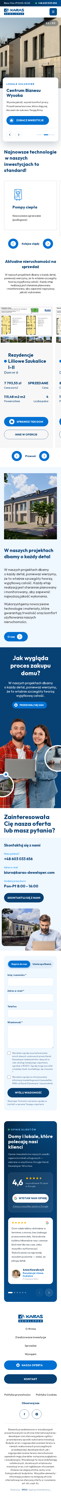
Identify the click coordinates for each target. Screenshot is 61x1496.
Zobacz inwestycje (30, 120)
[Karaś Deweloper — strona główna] (14, 12)
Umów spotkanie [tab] (42, 964)
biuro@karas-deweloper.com (29, 872)
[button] (53, 11)
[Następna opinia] (49, 1292)
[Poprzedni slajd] (9, 134)
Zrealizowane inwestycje (30, 1337)
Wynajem (30, 1354)
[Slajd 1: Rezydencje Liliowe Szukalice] (39, 134)
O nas (11, 636)
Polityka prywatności (17, 1394)
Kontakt (30, 1379)
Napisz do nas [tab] (19, 964)
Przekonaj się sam (32, 705)
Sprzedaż (30, 1345)
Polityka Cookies (46, 1394)
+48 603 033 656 (47, 3)
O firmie (30, 1328)
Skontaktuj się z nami (23, 897)
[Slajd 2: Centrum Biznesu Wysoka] (49, 134)
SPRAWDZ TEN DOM (30, 421)
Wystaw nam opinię (33, 1198)
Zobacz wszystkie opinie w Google (30, 1206)
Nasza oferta (32, 1365)
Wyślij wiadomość (28, 1092)
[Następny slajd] (18, 134)
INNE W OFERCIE (26, 434)
